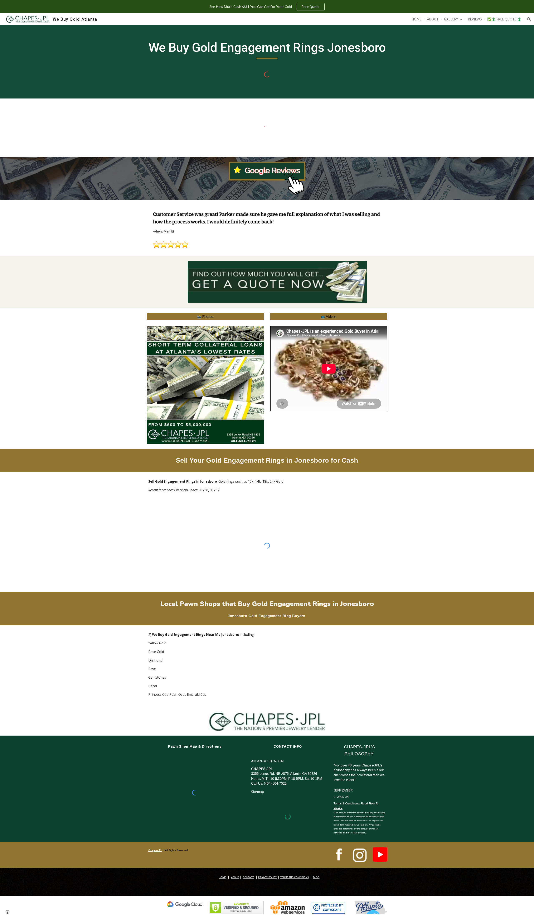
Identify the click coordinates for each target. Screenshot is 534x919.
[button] (529, 19)
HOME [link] (417, 19)
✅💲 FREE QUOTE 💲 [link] (504, 19)
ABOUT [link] (433, 19)
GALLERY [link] (451, 19)
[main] (267, 49)
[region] (267, 6)
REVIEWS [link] (475, 19)
